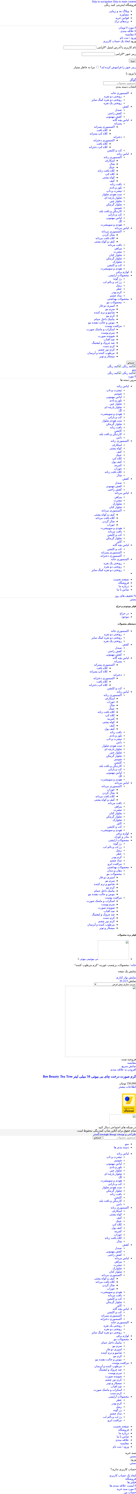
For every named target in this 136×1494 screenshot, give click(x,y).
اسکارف (110, 160)
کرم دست (109, 346)
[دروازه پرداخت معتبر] (129, 1112)
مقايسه (124, 1443)
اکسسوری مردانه (111, 231)
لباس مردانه (122, 228)
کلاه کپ (110, 174)
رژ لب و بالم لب (112, 282)
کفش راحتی (115, 113)
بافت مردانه (115, 244)
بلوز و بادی (115, 187)
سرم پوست (108, 332)
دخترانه (117, 136)
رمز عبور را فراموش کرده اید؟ (118, 67)
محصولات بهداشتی (118, 298)
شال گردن (108, 234)
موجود (125, 616)
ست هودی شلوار (112, 194)
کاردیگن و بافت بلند (110, 211)
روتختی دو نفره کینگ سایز (107, 99)
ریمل (119, 285)
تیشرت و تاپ (114, 190)
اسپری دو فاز (107, 305)
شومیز (118, 207)
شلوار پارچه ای (113, 197)
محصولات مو (114, 302)
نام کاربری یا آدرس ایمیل (116, 47)
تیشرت (118, 251)
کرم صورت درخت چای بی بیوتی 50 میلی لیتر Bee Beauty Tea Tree (89, 1076)
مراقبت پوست (113, 325)
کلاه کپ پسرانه (99, 133)
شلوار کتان (115, 255)
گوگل (133, 79)
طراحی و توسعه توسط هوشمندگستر (114, 1134)
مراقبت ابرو (115, 863)
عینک (112, 167)
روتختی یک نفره (113, 103)
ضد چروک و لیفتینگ (103, 342)
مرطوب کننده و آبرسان (101, 352)
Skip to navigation (102, 1)
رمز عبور (125, 53)
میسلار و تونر (107, 356)
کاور (119, 541)
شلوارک (117, 261)
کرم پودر (117, 292)
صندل (118, 109)
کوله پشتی (108, 177)
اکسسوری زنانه (113, 157)
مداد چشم (116, 295)
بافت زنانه (116, 184)
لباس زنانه (123, 153)
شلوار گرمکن (114, 204)
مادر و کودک (121, 836)
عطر (119, 288)
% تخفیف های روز (125, 595)
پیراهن (118, 248)
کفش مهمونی (114, 116)
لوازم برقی (122, 271)
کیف (112, 180)
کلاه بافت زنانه (106, 170)
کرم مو (110, 315)
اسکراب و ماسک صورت (100, 329)
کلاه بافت (102, 130)
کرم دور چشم (106, 349)
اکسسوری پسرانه (104, 126)
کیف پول (117, 461)
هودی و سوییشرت (111, 224)
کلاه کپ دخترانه (98, 147)
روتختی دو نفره (113, 96)
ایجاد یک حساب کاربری (116, 41)
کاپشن (118, 430)
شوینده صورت (106, 336)
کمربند (118, 465)
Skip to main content (124, 1)
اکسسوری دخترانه (104, 140)
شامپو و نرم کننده (104, 312)
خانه (133, 965)
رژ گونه (117, 278)
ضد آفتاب (109, 339)
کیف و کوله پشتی (104, 241)
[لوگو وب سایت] (128, 366)
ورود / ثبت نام (121, 1446)
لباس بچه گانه (121, 120)
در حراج (124, 613)
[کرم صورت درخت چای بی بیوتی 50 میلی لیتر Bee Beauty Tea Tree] (100, 1056)
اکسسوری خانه (120, 93)
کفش (126, 106)
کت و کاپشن (114, 150)
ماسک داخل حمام (104, 319)
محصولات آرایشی (118, 275)
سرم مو (110, 309)
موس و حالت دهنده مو (101, 322)
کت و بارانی (115, 214)
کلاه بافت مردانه (105, 238)
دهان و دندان (114, 870)
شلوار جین (116, 201)
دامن (119, 437)
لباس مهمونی (114, 217)
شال (112, 163)
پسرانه (118, 123)
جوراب (118, 468)
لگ (120, 221)
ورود (132, 60)
